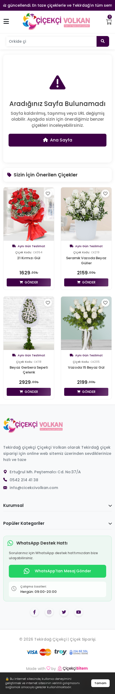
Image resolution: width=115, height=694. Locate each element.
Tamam (100, 683)
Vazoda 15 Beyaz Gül (86, 367)
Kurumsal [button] (13, 505)
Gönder (31, 282)
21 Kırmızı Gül (28, 258)
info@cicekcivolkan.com (34, 487)
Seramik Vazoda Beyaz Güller (86, 260)
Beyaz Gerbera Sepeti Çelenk (29, 370)
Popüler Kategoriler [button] (23, 523)
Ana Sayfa (61, 140)
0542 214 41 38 (24, 480)
